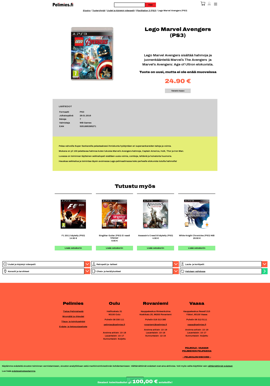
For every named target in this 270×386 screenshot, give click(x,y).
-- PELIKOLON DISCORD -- (197, 357)
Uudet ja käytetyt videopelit (121, 10)
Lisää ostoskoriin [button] (73, 248)
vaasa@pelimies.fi (196, 324)
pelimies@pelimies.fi (114, 324)
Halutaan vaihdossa (195, 271)
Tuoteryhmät (98, 10)
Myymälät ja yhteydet (73, 316)
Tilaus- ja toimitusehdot (73, 321)
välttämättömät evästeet (220, 366)
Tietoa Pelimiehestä (73, 311)
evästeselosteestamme (23, 371)
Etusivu (87, 10)
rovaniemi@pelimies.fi (155, 324)
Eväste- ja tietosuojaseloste (73, 326)
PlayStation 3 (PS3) (146, 10)
